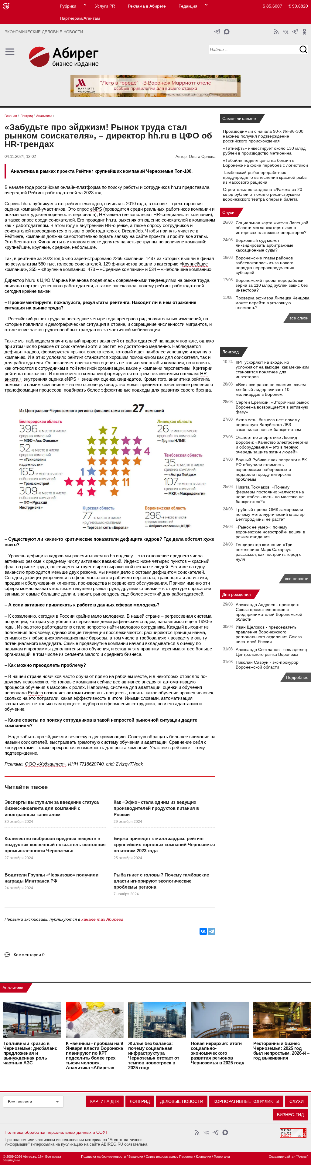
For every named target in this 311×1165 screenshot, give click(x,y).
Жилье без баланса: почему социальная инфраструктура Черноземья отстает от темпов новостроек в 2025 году (153, 1055)
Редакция (188, 6)
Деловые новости (181, 1101)
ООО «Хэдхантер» (45, 763)
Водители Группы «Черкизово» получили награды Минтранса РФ (51, 877)
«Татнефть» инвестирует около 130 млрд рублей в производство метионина (264, 150)
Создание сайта (281, 1156)
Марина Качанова (70, 280)
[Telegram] (211, 931)
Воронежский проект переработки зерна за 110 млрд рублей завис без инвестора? (272, 285)
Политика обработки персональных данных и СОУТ (56, 1132)
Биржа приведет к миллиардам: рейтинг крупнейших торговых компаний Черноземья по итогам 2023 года (164, 844)
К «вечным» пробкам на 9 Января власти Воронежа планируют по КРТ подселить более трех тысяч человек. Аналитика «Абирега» (94, 1055)
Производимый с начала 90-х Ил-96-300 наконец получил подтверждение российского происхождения (263, 136)
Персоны (186, 1156)
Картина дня (104, 1101)
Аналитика (12, 987)
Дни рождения (236, 594)
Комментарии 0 (29, 954)
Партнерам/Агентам (80, 18)
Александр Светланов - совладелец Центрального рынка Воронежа (271, 652)
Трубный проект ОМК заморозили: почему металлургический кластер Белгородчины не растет (270, 514)
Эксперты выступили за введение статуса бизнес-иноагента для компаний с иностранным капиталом (52, 808)
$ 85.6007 (272, 6)
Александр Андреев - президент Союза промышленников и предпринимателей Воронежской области (269, 612)
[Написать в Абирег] (226, 31)
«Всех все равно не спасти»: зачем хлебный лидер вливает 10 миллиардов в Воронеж (271, 389)
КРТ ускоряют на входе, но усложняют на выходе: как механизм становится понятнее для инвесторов (272, 369)
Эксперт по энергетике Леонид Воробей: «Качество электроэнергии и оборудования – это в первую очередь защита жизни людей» (272, 444)
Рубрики (68, 6)
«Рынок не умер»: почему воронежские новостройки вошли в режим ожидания (270, 532)
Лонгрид (230, 351)
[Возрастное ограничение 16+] (5, 6)
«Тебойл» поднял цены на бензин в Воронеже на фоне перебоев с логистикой (265, 163)
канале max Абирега (102, 919)
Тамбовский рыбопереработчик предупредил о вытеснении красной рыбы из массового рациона (265, 177)
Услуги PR (105, 6)
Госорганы (222, 1156)
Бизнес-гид (290, 1114)
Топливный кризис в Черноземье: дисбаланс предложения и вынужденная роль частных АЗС (30, 1053)
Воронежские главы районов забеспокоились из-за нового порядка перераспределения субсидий (265, 265)
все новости (297, 578)
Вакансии (135, 1156)
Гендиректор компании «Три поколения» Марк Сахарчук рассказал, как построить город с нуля (268, 552)
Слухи (228, 212)
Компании (203, 1156)
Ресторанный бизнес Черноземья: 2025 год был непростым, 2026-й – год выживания (281, 1050)
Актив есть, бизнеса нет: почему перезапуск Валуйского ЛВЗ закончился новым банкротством (268, 424)
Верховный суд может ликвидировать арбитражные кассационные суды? (264, 245)
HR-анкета (110, 214)
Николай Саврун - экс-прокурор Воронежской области (267, 664)
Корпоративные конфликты (246, 1101)
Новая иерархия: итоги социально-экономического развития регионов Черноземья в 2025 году (217, 1053)
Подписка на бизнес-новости (103, 1156)
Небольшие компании (186, 269)
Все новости (20, 1101)
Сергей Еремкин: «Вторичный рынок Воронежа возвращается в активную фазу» (272, 407)
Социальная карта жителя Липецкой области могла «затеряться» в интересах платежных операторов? (272, 227)
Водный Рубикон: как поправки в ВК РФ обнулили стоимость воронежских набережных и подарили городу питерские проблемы (271, 469)
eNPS (96, 209)
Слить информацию (161, 1156)
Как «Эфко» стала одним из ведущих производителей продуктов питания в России (156, 808)
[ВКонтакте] (203, 931)
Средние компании (122, 269)
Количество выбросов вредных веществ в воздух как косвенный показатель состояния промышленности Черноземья (55, 844)
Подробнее (297, 677)
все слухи (299, 317)
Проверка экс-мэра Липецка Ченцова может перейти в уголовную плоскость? (272, 302)
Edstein (35, 692)
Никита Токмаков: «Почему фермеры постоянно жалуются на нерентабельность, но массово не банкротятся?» (270, 494)
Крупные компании (63, 269)
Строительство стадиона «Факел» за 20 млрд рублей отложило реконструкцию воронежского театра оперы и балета (262, 194)
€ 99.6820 (298, 6)
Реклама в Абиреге (147, 6)
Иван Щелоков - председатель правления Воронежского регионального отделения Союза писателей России (269, 634)
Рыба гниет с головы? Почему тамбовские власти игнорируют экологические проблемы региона (161, 881)
